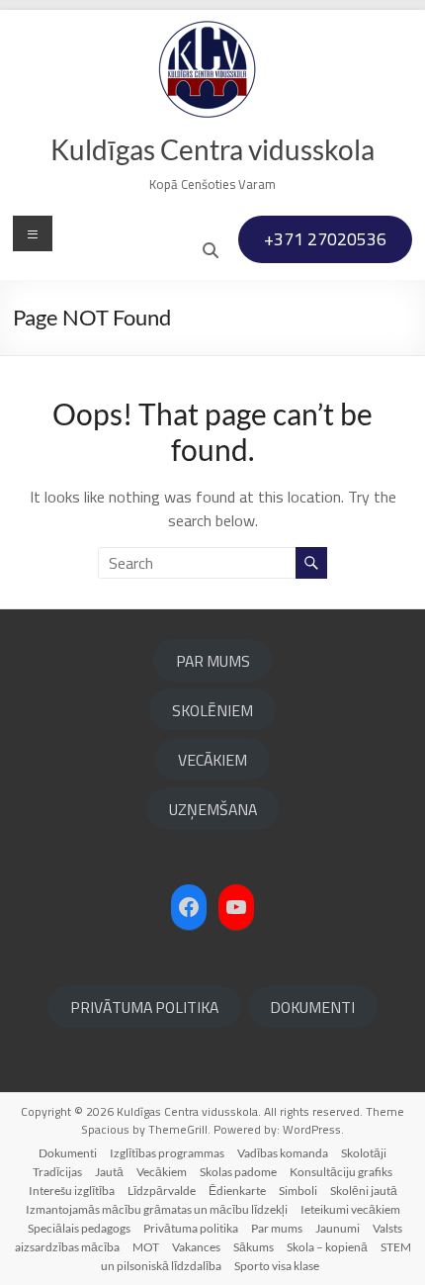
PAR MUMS (213, 661)
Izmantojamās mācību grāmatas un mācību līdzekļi (157, 1209)
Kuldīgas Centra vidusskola (212, 149)
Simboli (298, 1190)
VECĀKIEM (212, 760)
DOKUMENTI (312, 1007)
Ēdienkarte (237, 1190)
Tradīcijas (57, 1171)
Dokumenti (68, 1153)
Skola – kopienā (327, 1246)
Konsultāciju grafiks (341, 1171)
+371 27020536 (325, 239)
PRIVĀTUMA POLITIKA (144, 1007)
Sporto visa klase (276, 1265)
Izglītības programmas (167, 1153)
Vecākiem (161, 1171)
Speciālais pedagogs (79, 1228)
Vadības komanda (282, 1153)
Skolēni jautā (363, 1190)
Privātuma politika (190, 1228)
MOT (145, 1246)
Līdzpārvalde (162, 1190)
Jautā (109, 1171)
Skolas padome (238, 1171)
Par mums (276, 1228)
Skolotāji (363, 1153)
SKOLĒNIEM (212, 710)
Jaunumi (337, 1228)
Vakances (196, 1246)
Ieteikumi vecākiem (350, 1209)
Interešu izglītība (72, 1190)
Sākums (253, 1246)
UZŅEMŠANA (213, 809)
